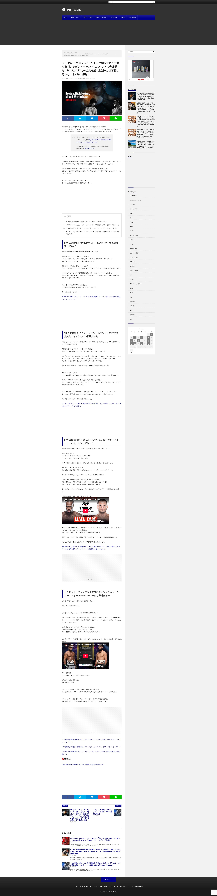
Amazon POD (133, 195)
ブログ (65, 17)
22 (148, 344)
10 (131, 341)
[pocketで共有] (104, 118)
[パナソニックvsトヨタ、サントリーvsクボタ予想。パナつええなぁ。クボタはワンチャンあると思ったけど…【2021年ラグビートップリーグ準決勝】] (66, 841)
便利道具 (132, 266)
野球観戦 (132, 314)
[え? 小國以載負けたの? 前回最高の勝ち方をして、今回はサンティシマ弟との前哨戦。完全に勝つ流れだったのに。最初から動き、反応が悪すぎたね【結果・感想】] (132, 96)
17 (131, 344)
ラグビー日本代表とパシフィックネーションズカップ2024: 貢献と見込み (102, 812)
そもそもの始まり (134, 253)
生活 (131, 297)
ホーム (122, 17)
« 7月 (131, 352)
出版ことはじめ (134, 270)
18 (135, 344)
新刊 (131, 275)
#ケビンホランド (92, 142)
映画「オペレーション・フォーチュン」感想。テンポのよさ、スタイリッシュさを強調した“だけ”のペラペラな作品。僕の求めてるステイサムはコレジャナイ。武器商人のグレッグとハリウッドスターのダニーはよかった (146, 121)
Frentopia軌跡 (133, 209)
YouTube (132, 231)
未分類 (131, 288)
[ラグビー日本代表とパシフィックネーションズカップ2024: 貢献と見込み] (117, 812)
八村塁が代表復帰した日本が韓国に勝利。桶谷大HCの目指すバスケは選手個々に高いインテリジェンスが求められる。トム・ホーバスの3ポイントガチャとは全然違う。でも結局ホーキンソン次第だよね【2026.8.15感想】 (146, 108)
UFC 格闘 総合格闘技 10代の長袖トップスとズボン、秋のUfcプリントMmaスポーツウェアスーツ (91, 747)
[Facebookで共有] (68, 118)
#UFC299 (108, 139)
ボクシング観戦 (88, 17)
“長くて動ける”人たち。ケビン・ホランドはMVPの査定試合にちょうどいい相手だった (91, 225)
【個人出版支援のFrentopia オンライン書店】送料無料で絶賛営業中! (82, 764)
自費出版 (132, 306)
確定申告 (132, 301)
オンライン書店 (134, 235)
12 (138, 341)
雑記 (91, 78)
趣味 (131, 310)
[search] (154, 2)
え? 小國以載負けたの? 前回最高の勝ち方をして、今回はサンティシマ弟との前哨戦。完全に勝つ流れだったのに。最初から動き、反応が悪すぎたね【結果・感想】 (146, 96)
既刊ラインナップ (75, 17)
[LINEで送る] (116, 118)
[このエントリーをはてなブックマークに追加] (92, 118)
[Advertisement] (108, 32)
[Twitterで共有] (80, 118)
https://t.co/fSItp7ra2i (95, 139)
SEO (131, 217)
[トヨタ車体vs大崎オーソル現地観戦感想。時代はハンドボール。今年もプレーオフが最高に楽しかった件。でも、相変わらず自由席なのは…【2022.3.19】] (66, 866)
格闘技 (87, 78)
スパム (131, 244)
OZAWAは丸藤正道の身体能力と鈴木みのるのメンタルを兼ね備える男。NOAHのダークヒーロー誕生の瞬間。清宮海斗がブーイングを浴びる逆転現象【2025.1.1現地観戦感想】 (95, 851)
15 (148, 341)
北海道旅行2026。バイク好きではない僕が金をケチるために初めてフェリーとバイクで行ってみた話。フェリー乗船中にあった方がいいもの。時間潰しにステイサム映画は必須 (146, 144)
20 (141, 344)
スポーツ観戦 (73, 78)
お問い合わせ (132, 17)
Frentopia (113, 891)
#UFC (103, 139)
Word (131, 226)
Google (132, 213)
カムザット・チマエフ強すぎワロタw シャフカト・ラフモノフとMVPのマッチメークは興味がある (91, 233)
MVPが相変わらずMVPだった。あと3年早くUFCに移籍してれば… (85, 221)
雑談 (94, 78)
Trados (132, 222)
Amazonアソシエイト (135, 200)
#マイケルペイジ (81, 142)
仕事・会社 (133, 261)
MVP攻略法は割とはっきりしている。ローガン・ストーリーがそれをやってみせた (90, 228)
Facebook (132, 204)
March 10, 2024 (89, 148)
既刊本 (131, 279)
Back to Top (108, 879)
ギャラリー (114, 17)
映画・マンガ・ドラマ (101, 17)
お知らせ (132, 239)
